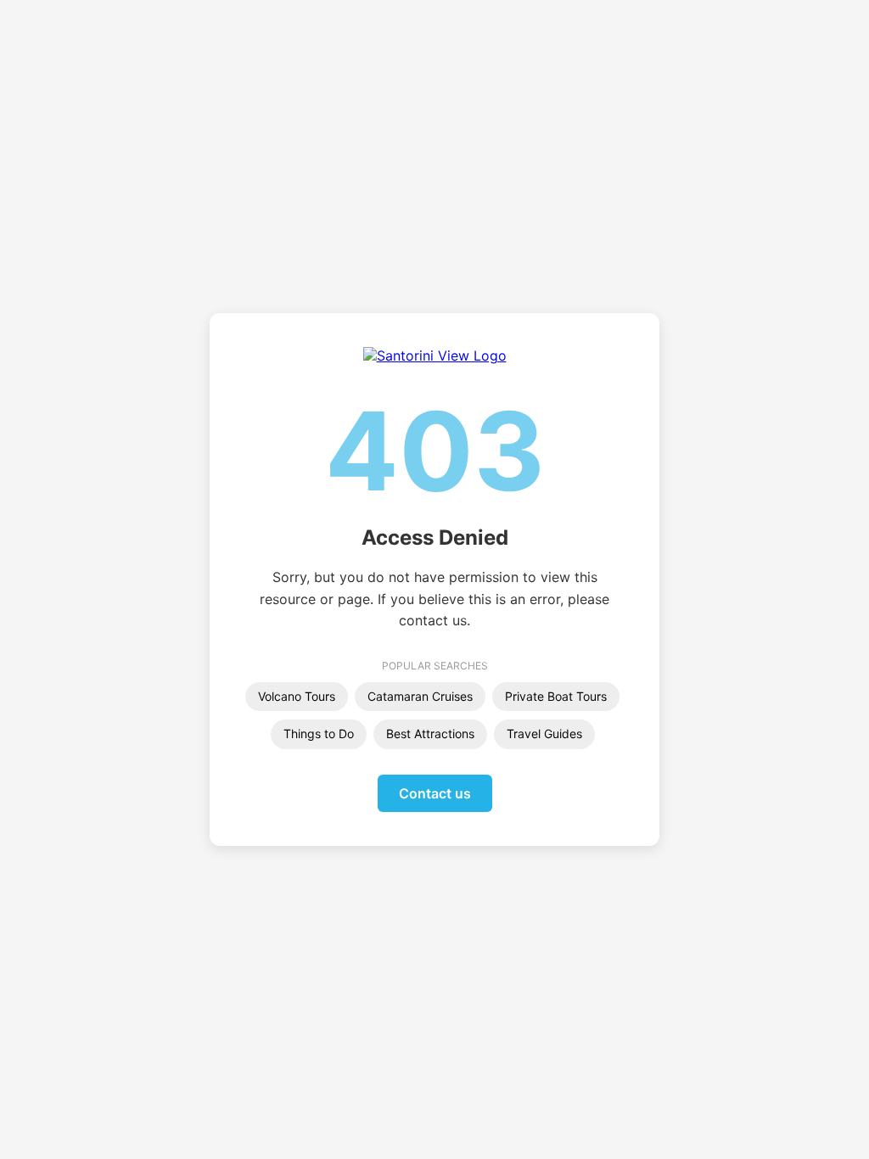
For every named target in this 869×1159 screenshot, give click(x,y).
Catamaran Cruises (420, 696)
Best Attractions (430, 733)
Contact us (435, 793)
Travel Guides (544, 733)
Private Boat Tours (556, 696)
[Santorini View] (435, 355)
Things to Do (318, 733)
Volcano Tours (296, 696)
